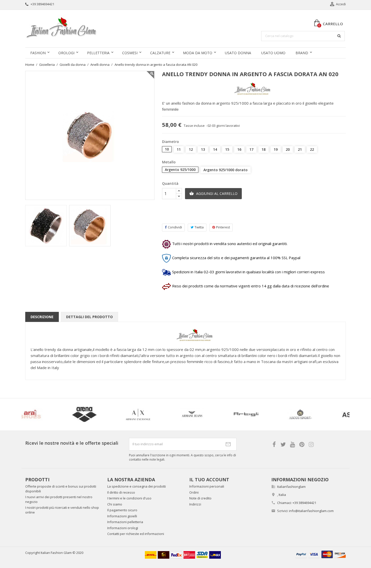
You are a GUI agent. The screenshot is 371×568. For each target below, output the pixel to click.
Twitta (199, 227)
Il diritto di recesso (121, 492)
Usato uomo (273, 52)
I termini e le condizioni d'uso (129, 498)
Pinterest (223, 227)
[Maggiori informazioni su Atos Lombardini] (307, 414)
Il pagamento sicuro (122, 510)
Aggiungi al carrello (213, 193)
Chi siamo (114, 504)
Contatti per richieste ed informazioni (135, 533)
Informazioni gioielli (122, 516)
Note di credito (200, 498)
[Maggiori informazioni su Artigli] (37, 414)
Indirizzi (195, 504)
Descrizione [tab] (42, 316)
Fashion (38, 52)
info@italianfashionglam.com (311, 511)
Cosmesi (130, 52)
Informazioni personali (206, 486)
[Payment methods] (320, 554)
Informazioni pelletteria (125, 522)
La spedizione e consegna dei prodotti (136, 486)
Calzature (160, 52)
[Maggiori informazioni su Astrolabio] (253, 414)
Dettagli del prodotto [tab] (89, 316)
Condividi (175, 227)
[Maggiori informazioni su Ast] (199, 414)
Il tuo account (209, 479)
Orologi (66, 52)
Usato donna (238, 52)
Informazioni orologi (122, 528)
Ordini (194, 492)
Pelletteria (98, 52)
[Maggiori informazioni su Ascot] (91, 414)
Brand (302, 52)
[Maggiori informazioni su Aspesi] (145, 414)
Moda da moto (197, 52)
